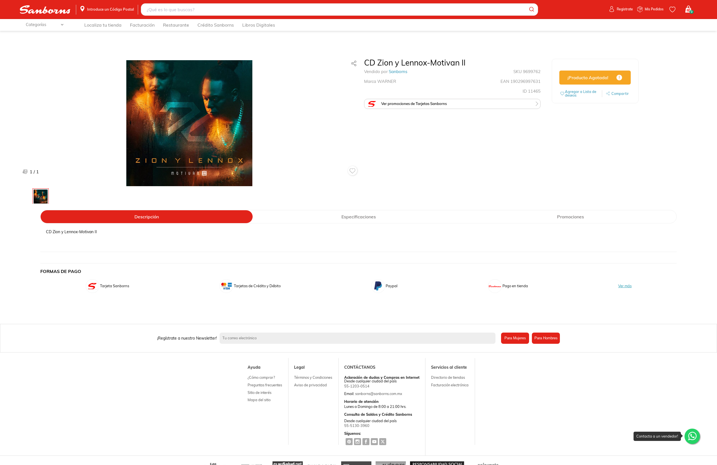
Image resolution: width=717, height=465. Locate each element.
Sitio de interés (259, 392)
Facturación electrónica (450, 385)
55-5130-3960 (356, 425)
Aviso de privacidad (310, 385)
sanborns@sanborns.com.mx (378, 393)
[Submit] (531, 9)
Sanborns (398, 71)
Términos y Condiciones (313, 377)
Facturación (142, 25)
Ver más (625, 286)
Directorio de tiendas (448, 377)
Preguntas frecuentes (265, 385)
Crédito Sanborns (215, 25)
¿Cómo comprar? (261, 377)
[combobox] (339, 9)
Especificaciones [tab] (358, 216)
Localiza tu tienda (103, 25)
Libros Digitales (258, 25)
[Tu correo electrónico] (359, 338)
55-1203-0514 (356, 386)
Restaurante (176, 25)
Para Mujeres (515, 338)
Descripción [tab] (146, 216)
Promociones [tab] (570, 216)
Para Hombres (546, 338)
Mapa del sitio (259, 400)
